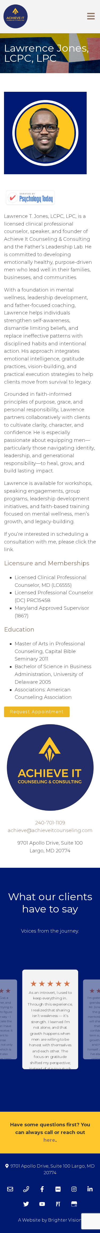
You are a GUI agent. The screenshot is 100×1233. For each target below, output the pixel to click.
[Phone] (26, 1189)
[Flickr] (58, 1189)
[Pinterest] (58, 1204)
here (49, 1140)
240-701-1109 (50, 823)
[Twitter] (26, 1204)
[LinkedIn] (90, 1189)
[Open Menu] (91, 16)
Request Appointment (37, 711)
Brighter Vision (65, 1220)
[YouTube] (42, 1204)
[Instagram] (74, 1189)
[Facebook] (42, 1189)
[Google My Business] (74, 1204)
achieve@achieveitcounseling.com (50, 830)
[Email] (10, 1189)
